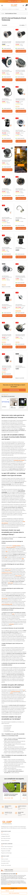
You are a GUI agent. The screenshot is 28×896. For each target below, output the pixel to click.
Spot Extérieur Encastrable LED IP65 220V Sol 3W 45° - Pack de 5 (7, 335)
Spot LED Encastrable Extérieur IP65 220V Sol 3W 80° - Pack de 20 (20, 131)
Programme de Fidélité (5, 850)
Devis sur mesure (4, 859)
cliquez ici (9, 884)
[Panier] (26, 5)
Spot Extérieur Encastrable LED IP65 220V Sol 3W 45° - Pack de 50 (7, 367)
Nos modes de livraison (5, 838)
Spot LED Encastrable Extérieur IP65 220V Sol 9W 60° (20, 189)
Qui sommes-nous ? (5, 834)
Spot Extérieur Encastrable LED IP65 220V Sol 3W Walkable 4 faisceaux (6, 161)
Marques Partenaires (5, 840)
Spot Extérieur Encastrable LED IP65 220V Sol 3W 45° (20, 335)
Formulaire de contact (5, 861)
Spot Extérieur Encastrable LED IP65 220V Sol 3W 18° (6, 42)
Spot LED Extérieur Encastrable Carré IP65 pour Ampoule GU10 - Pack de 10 (7, 305)
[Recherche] (26, 9)
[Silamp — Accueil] (7, 822)
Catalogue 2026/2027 (5, 836)
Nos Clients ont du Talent (6, 848)
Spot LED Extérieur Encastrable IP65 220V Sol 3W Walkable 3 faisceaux (7, 99)
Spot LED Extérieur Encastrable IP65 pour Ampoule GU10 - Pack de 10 (7, 131)
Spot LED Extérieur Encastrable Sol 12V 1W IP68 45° (20, 218)
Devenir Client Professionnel (6, 846)
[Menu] (2, 5)
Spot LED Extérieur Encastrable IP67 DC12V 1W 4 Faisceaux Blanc (21, 367)
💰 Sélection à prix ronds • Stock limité (14, 1)
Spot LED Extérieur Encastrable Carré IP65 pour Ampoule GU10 (20, 248)
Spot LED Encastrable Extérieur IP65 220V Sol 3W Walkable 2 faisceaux (7, 248)
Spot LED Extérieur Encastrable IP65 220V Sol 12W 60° (6, 189)
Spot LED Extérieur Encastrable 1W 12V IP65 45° (20, 305)
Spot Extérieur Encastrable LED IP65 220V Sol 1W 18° (20, 42)
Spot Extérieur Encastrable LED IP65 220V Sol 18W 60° (20, 71)
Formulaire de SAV (5, 863)
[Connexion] (23, 5)
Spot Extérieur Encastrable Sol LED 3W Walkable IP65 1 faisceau (20, 277)
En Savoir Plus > (21, 165)
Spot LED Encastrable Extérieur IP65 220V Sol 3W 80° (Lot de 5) (7, 218)
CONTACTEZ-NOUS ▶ (14, 390)
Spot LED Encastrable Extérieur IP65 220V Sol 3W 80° (7, 71)
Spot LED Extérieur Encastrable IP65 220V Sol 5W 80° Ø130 (7, 277)
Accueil (3, 13)
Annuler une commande (6, 865)
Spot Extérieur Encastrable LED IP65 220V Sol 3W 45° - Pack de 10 (20, 99)
